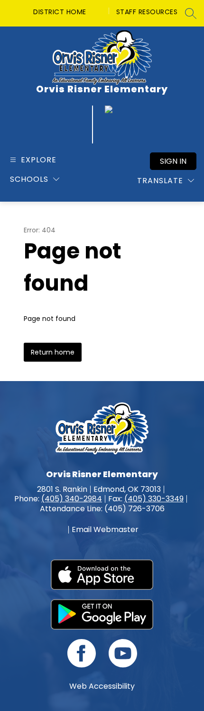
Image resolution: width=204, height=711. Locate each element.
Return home (52, 352)
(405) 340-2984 (71, 498)
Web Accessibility (102, 686)
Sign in (173, 161)
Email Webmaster (105, 529)
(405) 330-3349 (154, 498)
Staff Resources (147, 12)
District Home (59, 12)
